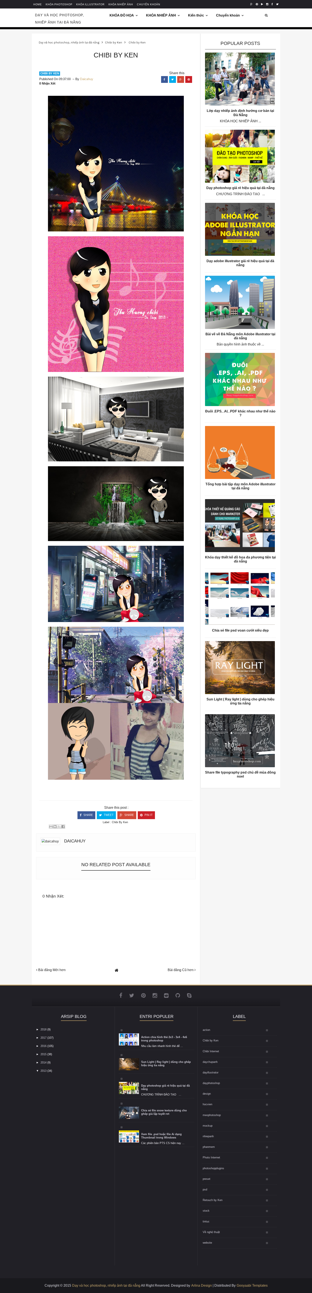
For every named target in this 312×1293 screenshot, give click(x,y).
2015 (43, 1054)
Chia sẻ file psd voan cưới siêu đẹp (240, 630)
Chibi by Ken (49, 73)
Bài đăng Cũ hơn (181, 970)
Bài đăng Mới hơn (51, 970)
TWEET (108, 815)
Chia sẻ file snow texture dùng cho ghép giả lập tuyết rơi (164, 1112)
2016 (43, 1046)
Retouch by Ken (212, 1200)
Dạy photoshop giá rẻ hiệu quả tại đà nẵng (240, 188)
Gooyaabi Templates (252, 1285)
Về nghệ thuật (211, 1232)
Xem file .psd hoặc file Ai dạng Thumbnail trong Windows (161, 1136)
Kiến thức (196, 15)
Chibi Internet (211, 1051)
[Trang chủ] (116, 970)
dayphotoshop (211, 1083)
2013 (43, 1070)
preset (206, 1178)
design (207, 1093)
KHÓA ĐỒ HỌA (122, 15)
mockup (207, 1125)
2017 (43, 1037)
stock (206, 1210)
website (207, 1242)
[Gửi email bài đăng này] (51, 826)
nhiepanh (208, 1136)
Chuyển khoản (228, 15)
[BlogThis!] (55, 826)
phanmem (209, 1146)
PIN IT (148, 815)
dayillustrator (210, 1072)
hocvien (207, 1104)
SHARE (88, 815)
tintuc (206, 1221)
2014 (43, 1062)
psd (205, 1189)
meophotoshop (212, 1115)
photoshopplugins (213, 1168)
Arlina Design (201, 1285)
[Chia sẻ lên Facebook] (63, 826)
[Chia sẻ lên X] (59, 826)
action (206, 1029)
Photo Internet (211, 1157)
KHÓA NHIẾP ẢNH (161, 15)
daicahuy (75, 841)
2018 (43, 1029)
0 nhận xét (47, 83)
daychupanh (210, 1061)
